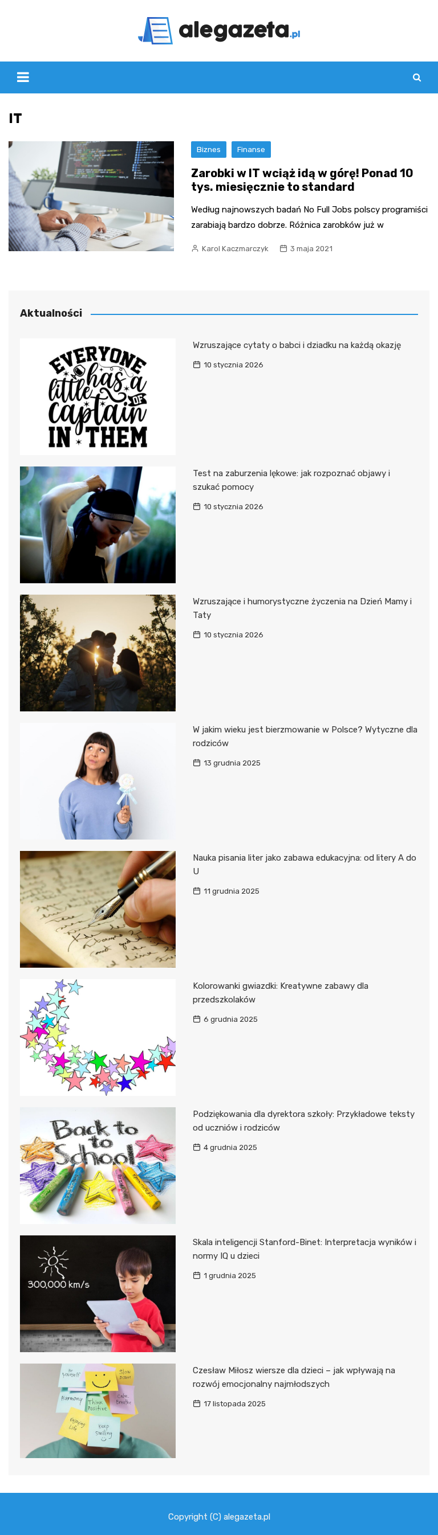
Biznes (209, 149)
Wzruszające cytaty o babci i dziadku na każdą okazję (297, 345)
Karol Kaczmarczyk (235, 248)
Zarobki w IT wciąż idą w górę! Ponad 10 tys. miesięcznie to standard (302, 180)
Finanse (251, 149)
